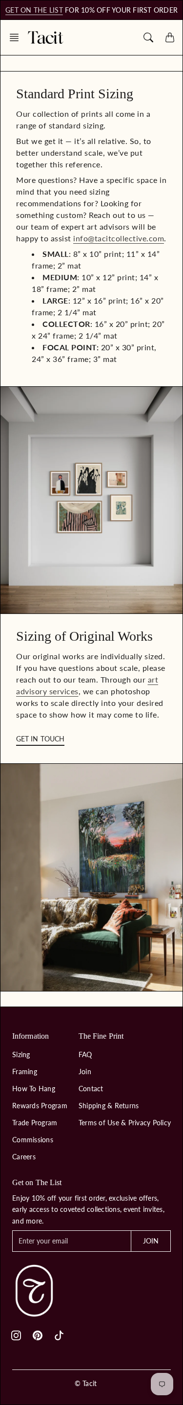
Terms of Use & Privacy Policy (125, 1122)
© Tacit (86, 1383)
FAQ (85, 1054)
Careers (24, 1157)
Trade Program (34, 1122)
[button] (17, 37)
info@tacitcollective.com (118, 238)
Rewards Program (39, 1105)
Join (85, 1071)
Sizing (21, 1054)
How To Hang (33, 1088)
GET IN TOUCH (40, 739)
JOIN (151, 1241)
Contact (91, 1088)
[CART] (170, 37)
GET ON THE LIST (34, 10)
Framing (24, 1071)
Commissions (32, 1139)
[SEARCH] (148, 37)
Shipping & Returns (109, 1105)
